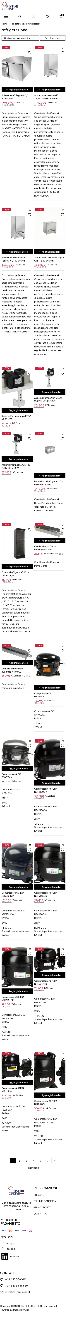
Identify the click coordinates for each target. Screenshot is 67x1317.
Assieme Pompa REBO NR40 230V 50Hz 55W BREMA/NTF (16, 467)
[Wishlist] (47, 16)
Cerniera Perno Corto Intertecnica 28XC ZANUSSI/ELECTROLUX (46, 549)
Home (4, 23)
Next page (33, 1167)
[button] (17, 89)
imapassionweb (21, 1309)
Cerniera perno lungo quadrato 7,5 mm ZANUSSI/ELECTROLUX (13, 671)
